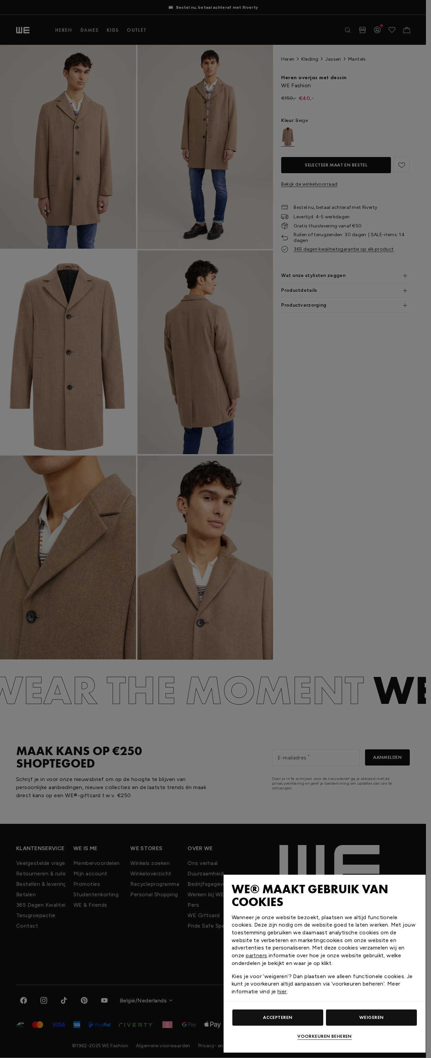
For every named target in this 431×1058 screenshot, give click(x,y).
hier (282, 991)
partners (256, 955)
